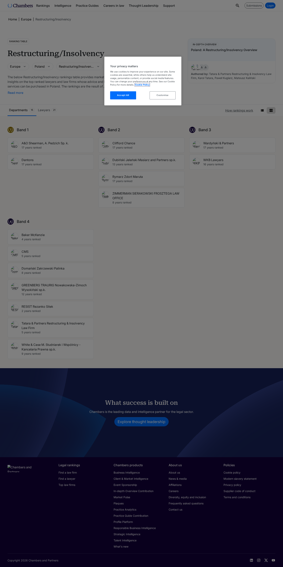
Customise (163, 95)
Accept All (123, 95)
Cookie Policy (142, 84)
